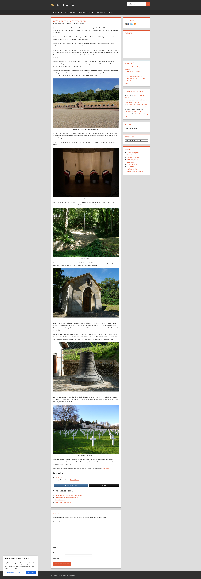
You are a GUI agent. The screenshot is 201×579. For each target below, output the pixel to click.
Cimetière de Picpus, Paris (133, 111)
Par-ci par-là (64, 5)
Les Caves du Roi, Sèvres (134, 76)
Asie (90, 12)
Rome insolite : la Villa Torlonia (136, 78)
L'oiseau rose (131, 162)
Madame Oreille (132, 169)
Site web (56, 558)
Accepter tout (30, 572)
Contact (110, 12)
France (55, 12)
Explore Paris (105, 468)
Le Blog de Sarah (132, 164)
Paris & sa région (80, 23)
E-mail (55, 553)
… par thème (99, 12)
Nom (55, 547)
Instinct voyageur (132, 160)
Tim (128, 95)
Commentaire (58, 522)
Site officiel (58, 477)
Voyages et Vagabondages (135, 171)
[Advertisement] (136, 45)
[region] (20, 566)
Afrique (72, 12)
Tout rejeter (20, 572)
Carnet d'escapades (133, 153)
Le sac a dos (130, 167)
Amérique (82, 12)
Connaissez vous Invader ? (138, 107)
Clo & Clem (130, 155)
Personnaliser (10, 572)
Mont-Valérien (74, 480)
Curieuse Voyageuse (133, 157)
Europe (63, 12)
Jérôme (70, 23)
